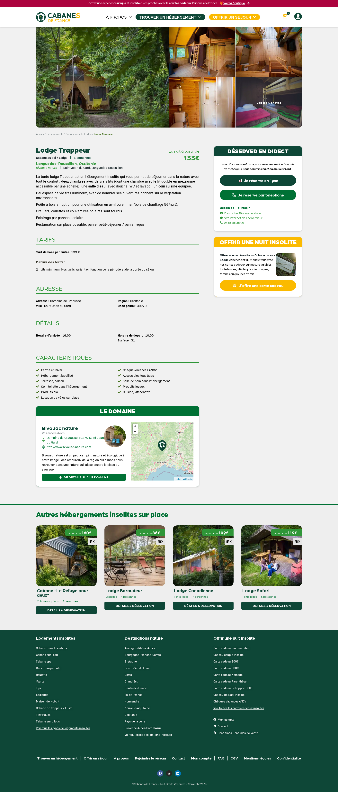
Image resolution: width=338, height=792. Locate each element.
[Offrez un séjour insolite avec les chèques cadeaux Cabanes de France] (169, 395)
